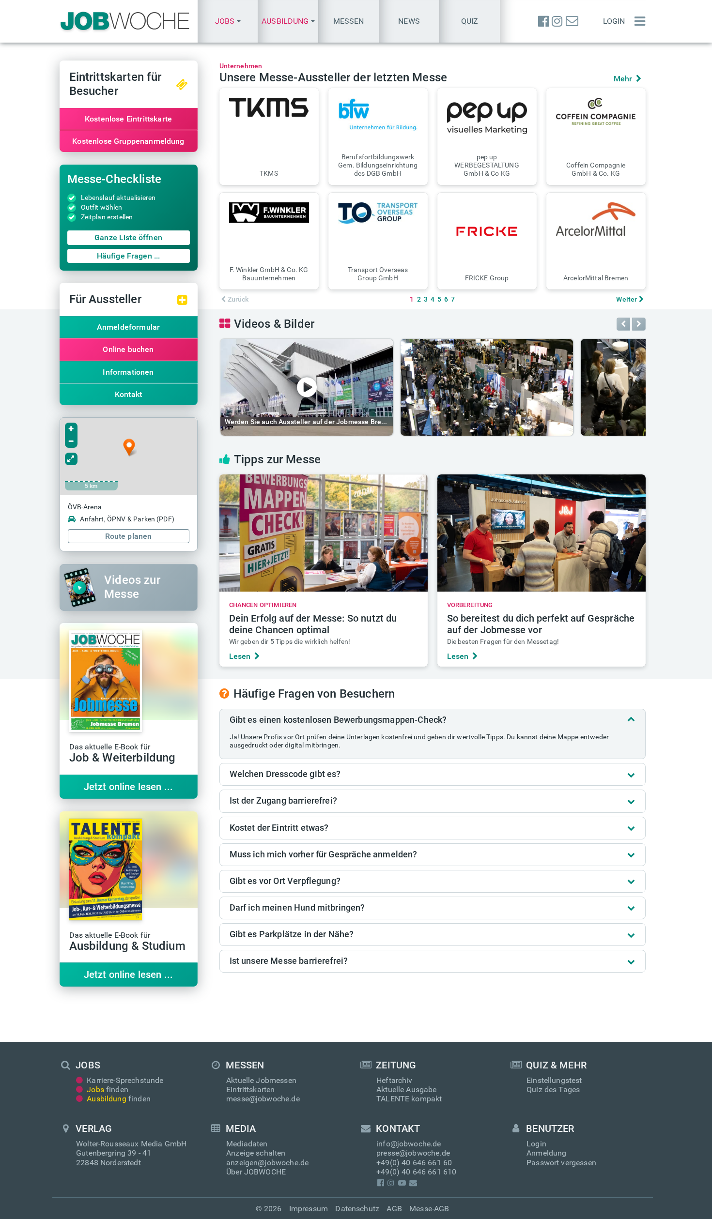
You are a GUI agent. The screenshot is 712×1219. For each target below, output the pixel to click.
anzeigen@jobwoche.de (267, 1162)
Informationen (128, 372)
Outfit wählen (102, 207)
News (409, 21)
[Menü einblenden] (637, 21)
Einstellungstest (554, 1080)
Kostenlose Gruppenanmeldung (128, 141)
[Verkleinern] (71, 441)
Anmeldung (546, 1153)
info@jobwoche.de (408, 1143)
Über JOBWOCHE (256, 1171)
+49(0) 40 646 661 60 (414, 1162)
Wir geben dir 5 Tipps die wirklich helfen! (290, 641)
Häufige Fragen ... (128, 255)
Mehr (623, 78)
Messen (348, 21)
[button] (228, 21)
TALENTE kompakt (409, 1098)
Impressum (308, 1208)
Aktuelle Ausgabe (406, 1089)
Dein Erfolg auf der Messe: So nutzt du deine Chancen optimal (313, 624)
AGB (394, 1208)
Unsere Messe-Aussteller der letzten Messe (333, 77)
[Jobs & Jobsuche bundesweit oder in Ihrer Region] (125, 21)
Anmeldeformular (128, 327)
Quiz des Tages (553, 1089)
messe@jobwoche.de (263, 1098)
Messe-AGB (429, 1208)
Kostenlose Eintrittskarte (128, 118)
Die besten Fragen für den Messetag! (503, 641)
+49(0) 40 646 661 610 (416, 1171)
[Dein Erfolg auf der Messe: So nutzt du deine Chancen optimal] (323, 533)
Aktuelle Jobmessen (261, 1080)
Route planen (128, 536)
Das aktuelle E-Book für (122, 753)
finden (107, 1089)
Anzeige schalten (256, 1153)
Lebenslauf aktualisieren (118, 197)
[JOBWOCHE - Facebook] (543, 21)
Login (614, 21)
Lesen (240, 656)
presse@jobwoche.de (413, 1153)
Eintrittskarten (250, 1089)
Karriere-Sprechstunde (125, 1080)
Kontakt (128, 394)
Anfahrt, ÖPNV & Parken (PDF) (127, 519)
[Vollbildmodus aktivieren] (71, 459)
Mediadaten (247, 1143)
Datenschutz (357, 1208)
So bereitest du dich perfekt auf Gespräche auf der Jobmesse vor (541, 624)
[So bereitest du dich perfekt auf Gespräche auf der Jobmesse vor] (541, 533)
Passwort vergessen (561, 1162)
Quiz (470, 21)
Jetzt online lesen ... (128, 786)
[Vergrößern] (71, 429)
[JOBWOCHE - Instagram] (557, 21)
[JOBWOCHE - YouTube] (401, 1183)
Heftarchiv (394, 1080)
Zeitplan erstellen (107, 217)
